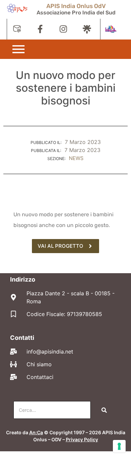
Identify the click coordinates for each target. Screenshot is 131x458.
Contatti (22, 337)
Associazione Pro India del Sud (76, 12)
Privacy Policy (82, 439)
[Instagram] (63, 29)
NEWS (76, 158)
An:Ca (36, 432)
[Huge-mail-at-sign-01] (17, 29)
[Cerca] (104, 410)
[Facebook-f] (40, 29)
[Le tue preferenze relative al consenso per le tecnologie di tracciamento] (119, 446)
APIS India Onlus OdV (76, 6)
